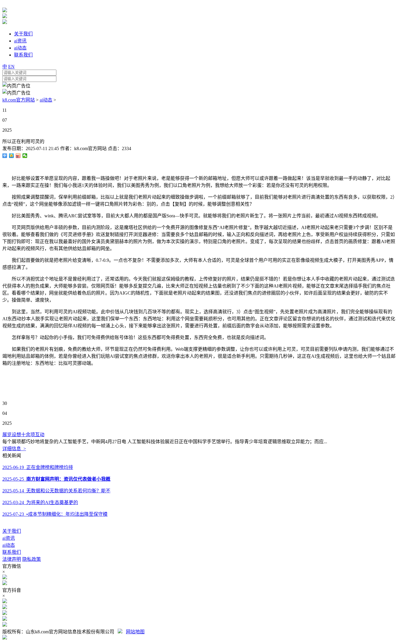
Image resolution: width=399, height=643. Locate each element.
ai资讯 (8, 538)
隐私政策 (31, 559)
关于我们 (11, 531)
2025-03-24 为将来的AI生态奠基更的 (40, 502)
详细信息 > (14, 448)
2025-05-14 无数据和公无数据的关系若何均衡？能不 (56, 490)
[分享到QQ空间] (11, 155)
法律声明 (11, 559)
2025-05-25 (56, 479)
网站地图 (135, 631)
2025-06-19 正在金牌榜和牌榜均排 (37, 467)
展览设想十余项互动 (23, 434)
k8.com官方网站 (18, 99)
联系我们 (11, 552)
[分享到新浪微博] (18, 155)
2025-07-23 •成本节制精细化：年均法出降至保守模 (54, 514)
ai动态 (46, 99)
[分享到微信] (24, 155)
